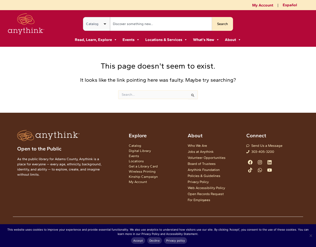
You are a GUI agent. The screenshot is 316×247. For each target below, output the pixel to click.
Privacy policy (175, 240)
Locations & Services (163, 39)
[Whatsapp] (260, 170)
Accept (138, 240)
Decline (154, 240)
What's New (203, 39)
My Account (262, 5)
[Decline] (310, 235)
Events (129, 39)
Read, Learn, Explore (93, 39)
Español (290, 5)
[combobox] (161, 24)
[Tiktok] (250, 170)
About (230, 39)
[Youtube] (269, 170)
